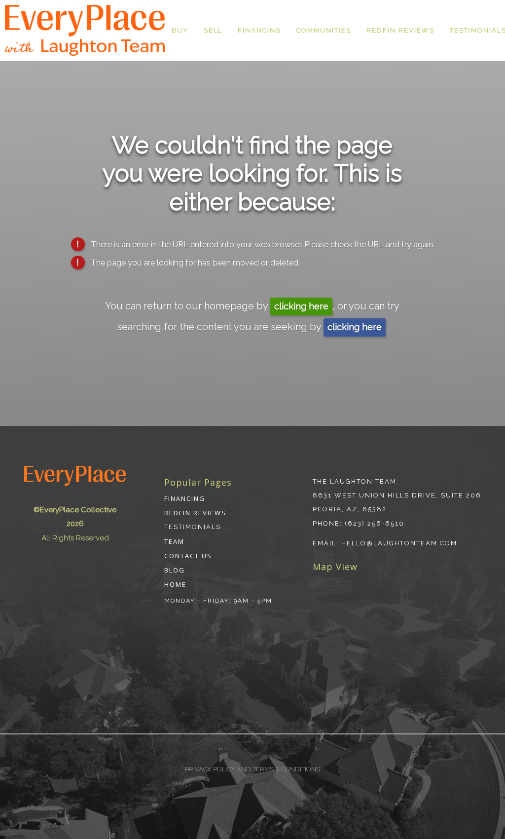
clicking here (301, 306)
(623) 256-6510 (374, 523)
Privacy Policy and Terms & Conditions (252, 769)
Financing (259, 30)
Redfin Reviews (400, 30)
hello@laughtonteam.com (399, 543)
